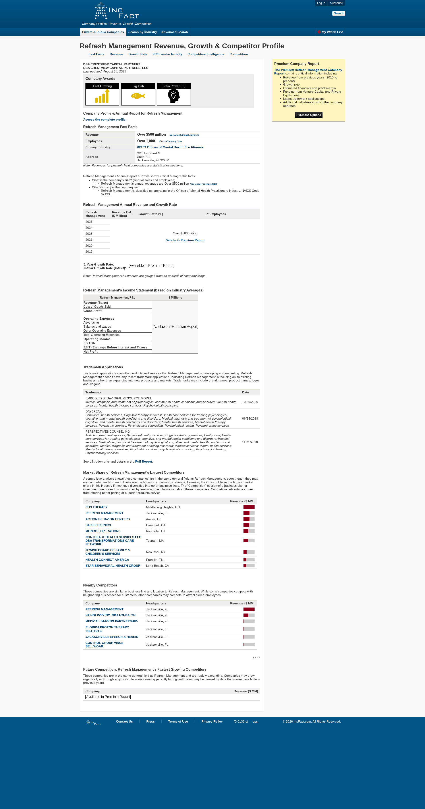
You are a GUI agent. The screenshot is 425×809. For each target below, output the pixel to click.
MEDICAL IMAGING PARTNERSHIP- (111, 621)
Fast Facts (96, 54)
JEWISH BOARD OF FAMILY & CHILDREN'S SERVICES (107, 551)
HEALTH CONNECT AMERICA (107, 559)
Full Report (143, 461)
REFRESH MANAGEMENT (104, 513)
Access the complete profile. (104, 119)
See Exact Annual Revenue (184, 135)
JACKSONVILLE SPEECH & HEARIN (111, 637)
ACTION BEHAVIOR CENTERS (107, 519)
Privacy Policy (212, 721)
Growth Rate (137, 54)
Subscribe (336, 3)
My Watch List (332, 32)
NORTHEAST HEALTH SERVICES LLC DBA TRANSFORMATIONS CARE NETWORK (113, 540)
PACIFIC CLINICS (98, 525)
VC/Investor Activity (167, 54)
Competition (239, 54)
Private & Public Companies (103, 32)
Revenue (116, 54)
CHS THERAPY (96, 507)
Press (150, 721)
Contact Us (124, 721)
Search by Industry (142, 32)
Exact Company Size (170, 141)
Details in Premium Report (185, 240)
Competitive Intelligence (205, 54)
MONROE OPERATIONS (102, 531)
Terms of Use (178, 721)
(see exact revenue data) (203, 184)
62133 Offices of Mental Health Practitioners (170, 147)
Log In (321, 3)
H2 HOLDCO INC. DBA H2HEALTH (110, 615)
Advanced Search (174, 32)
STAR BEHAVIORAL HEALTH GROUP (112, 565)
